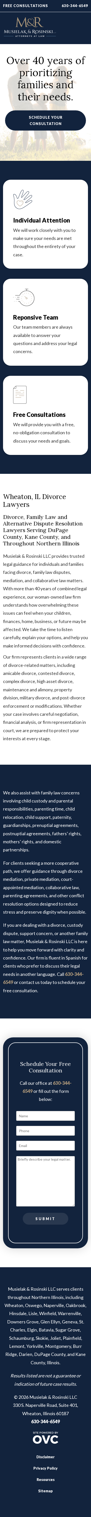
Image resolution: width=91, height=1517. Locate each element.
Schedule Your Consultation (45, 120)
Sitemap (45, 1491)
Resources (46, 1479)
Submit (45, 1219)
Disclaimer (45, 1457)
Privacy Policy (45, 1468)
